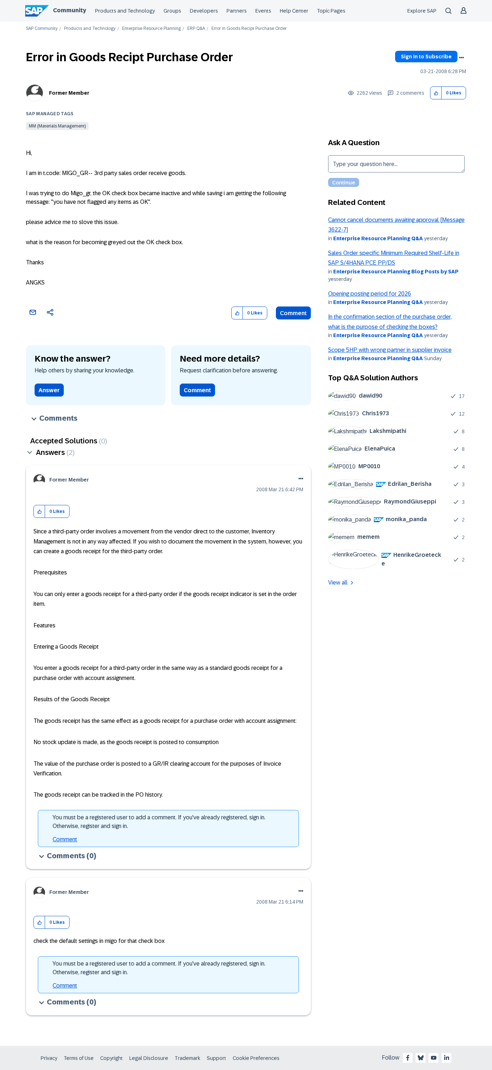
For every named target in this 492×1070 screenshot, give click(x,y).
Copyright (111, 1058)
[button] (436, 93)
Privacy (49, 1058)
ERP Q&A (196, 28)
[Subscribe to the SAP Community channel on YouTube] (434, 1058)
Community (69, 10)
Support (216, 1058)
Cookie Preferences (256, 1058)
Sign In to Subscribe (426, 56)
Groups (172, 11)
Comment (293, 313)
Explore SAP (422, 11)
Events (263, 11)
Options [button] (461, 58)
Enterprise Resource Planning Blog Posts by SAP (396, 271)
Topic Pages (331, 11)
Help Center (294, 11)
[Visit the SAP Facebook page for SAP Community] (408, 1058)
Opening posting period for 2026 (369, 294)
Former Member (69, 93)
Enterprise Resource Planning (151, 28)
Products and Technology (125, 11)
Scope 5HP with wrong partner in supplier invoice (390, 350)
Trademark (187, 1058)
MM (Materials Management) (57, 126)
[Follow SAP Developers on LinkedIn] (446, 1058)
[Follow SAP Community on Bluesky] (421, 1058)
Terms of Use (79, 1058)
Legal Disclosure (148, 1058)
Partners (237, 11)
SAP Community (42, 28)
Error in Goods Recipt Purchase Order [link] (249, 28)
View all (338, 582)
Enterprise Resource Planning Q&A (378, 238)
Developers (204, 11)
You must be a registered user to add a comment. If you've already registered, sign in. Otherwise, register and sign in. (159, 821)
